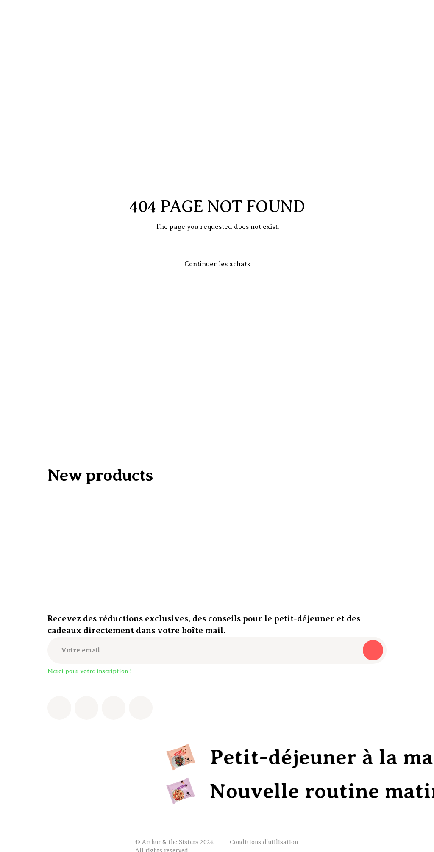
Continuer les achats (217, 264)
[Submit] (373, 650)
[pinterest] (113, 708)
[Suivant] (376, 528)
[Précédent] (352, 528)
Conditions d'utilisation (264, 842)
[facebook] (59, 708)
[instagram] (86, 708)
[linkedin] (141, 708)
